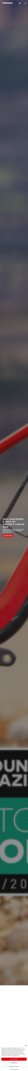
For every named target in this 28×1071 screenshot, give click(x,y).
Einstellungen (14, 1066)
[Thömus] (7, 3)
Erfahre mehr (8, 535)
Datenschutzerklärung (14, 1069)
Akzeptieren (14, 1059)
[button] (26, 1045)
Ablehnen (14, 1062)
